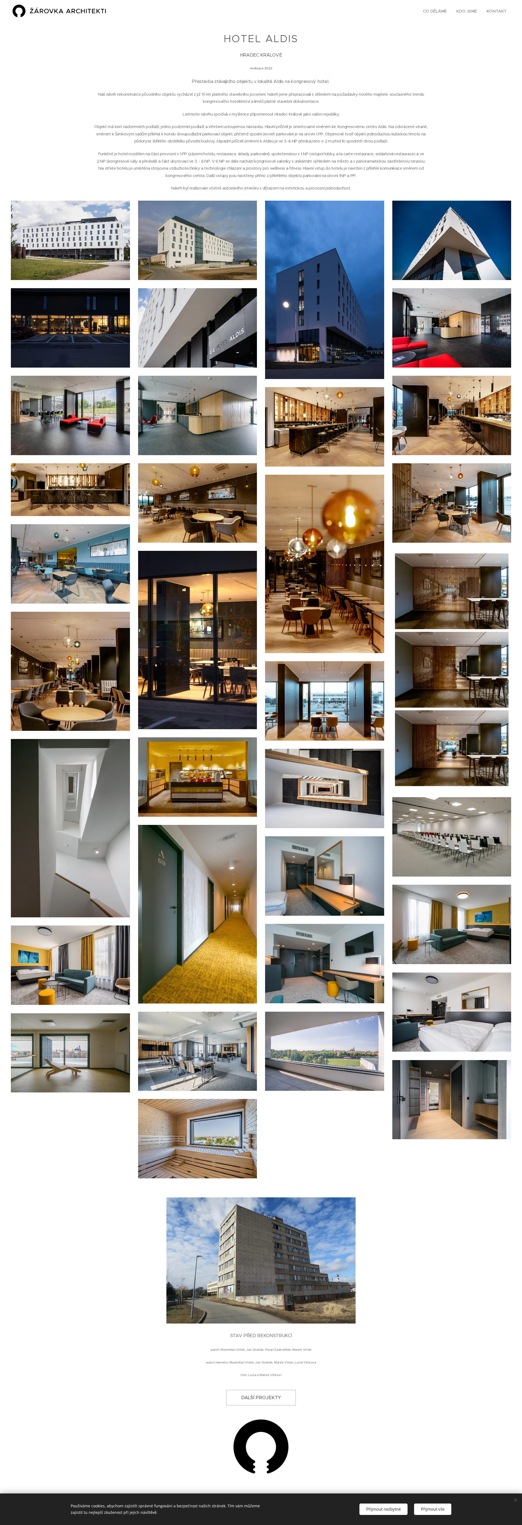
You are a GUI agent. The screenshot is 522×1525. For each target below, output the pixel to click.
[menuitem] (435, 11)
